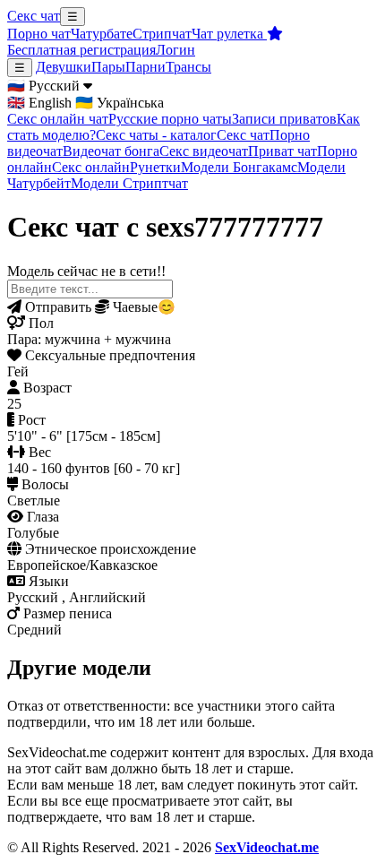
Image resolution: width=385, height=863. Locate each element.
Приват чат (282, 151)
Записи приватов (284, 118)
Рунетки (155, 167)
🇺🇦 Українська (119, 102)
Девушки (63, 66)
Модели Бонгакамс (239, 167)
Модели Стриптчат (129, 183)
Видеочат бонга (111, 151)
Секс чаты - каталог (156, 134)
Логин (175, 49)
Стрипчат (162, 33)
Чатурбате (102, 33)
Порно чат (39, 33)
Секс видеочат (203, 151)
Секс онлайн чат (57, 118)
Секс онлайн (91, 167)
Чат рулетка (229, 33)
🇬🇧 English (39, 102)
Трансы (188, 66)
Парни (145, 66)
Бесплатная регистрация (81, 49)
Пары (108, 66)
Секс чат (33, 15)
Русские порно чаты (170, 118)
